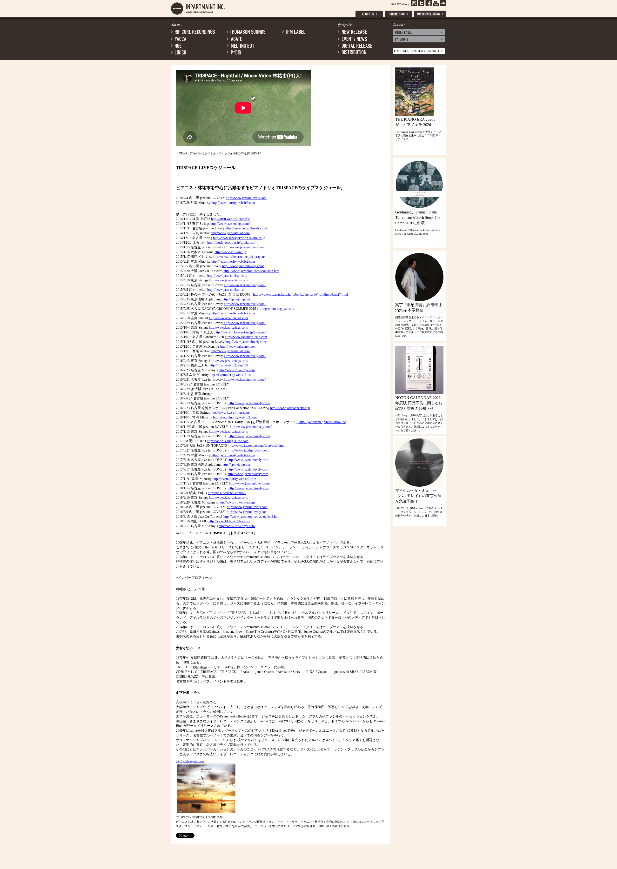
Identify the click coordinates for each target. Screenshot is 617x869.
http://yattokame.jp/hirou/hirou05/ (322, 422)
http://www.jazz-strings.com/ (230, 224)
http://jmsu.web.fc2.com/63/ (230, 219)
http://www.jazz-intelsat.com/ (227, 276)
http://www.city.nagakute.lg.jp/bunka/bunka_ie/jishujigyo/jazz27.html (300, 294)
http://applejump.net (236, 299)
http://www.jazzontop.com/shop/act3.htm (251, 271)
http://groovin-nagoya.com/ (275, 309)
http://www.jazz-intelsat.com (230, 233)
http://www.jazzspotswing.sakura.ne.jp (239, 238)
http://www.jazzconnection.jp (290, 408)
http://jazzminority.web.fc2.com (233, 203)
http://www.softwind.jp (230, 252)
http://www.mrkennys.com (238, 346)
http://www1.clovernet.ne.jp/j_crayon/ (239, 257)
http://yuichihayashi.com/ (190, 761)
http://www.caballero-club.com (246, 337)
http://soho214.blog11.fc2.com (227, 441)
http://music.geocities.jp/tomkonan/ (231, 242)
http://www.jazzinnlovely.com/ (246, 228)
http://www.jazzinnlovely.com (246, 198)
